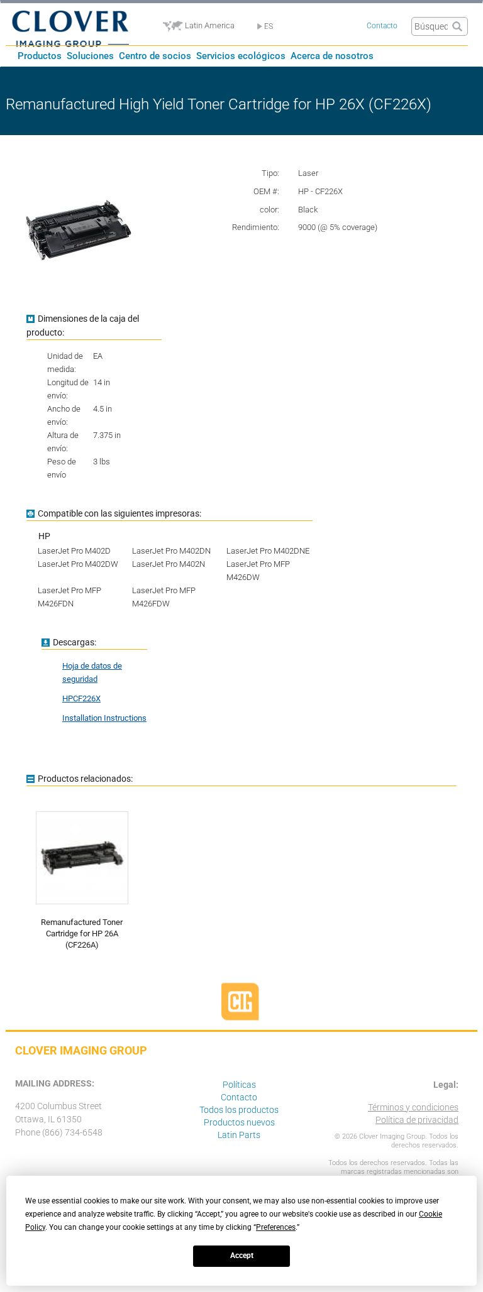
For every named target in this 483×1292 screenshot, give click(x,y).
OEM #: (266, 191)
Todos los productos (239, 1110)
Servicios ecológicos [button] (241, 56)
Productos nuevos (239, 1122)
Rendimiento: (255, 227)
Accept (241, 1255)
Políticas (239, 1085)
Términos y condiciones (413, 1107)
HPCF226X (81, 698)
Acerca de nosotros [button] (332, 56)
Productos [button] (40, 56)
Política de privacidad (416, 1120)
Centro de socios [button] (155, 56)
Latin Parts (239, 1135)
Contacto (382, 25)
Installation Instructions (104, 718)
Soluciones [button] (90, 56)
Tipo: (270, 173)
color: (269, 209)
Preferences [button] (276, 1227)
